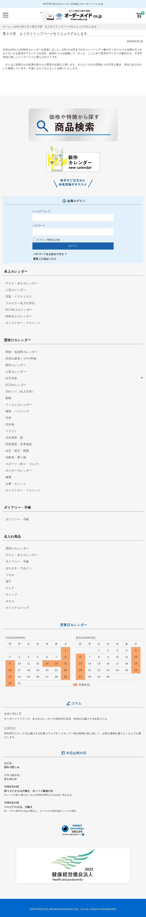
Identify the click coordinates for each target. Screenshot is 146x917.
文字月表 (11, 378)
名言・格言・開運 (17, 450)
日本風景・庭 (14, 437)
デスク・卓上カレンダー (22, 283)
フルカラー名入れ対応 (20, 303)
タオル (10, 601)
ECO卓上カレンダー (19, 309)
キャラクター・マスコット (23, 322)
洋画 (8, 417)
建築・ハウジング (17, 411)
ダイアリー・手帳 (17, 519)
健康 (8, 477)
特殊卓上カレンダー (19, 316)
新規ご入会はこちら (44, 258)
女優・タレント (16, 483)
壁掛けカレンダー (17, 548)
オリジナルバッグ (17, 607)
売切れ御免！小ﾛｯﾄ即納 (21, 358)
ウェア (10, 587)
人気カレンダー (16, 289)
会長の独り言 (13, 713)
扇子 (8, 581)
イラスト (11, 430)
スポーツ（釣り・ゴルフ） (23, 463)
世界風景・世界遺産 (19, 444)
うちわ (10, 574)
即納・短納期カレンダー (22, 351)
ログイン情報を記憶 (48, 239)
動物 (8, 398)
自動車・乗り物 (16, 457)
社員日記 (10, 728)
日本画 (10, 424)
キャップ (11, 594)
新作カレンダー (16, 365)
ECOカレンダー (16, 384)
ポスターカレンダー (19, 470)
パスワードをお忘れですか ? (50, 254)
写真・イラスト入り (19, 296)
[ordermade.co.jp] (70, 19)
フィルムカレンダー (19, 404)
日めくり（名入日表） (20, 391)
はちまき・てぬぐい (19, 568)
